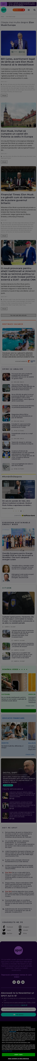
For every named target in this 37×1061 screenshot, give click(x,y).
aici (12, 1037)
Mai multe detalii (12, 1031)
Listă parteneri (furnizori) (7, 1050)
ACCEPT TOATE (18, 1054)
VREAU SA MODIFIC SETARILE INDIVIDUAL (18, 1058)
